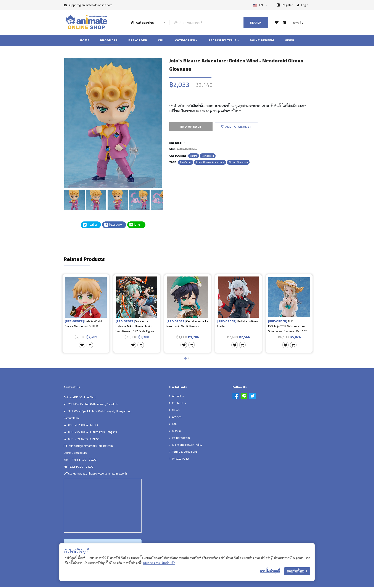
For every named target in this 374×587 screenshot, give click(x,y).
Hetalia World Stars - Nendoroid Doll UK (83, 324)
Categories (185, 40)
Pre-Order (137, 40)
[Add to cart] (90, 345)
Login (304, 5)
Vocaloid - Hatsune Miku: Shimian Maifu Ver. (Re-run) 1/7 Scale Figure (135, 326)
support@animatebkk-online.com (90, 5)
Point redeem (262, 40)
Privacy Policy (181, 458)
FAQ (174, 424)
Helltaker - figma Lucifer (237, 324)
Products (109, 40)
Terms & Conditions (185, 451)
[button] (74, 199)
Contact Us (179, 403)
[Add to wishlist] (82, 345)
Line (138, 224)
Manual (176, 431)
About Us (178, 396)
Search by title (222, 40)
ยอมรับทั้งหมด (297, 571)
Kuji (161, 40)
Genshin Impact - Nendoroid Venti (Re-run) (187, 324)
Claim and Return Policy (187, 444)
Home (84, 40)
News (289, 40)
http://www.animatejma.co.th (108, 473)
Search (255, 22)
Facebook (115, 224)
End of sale (190, 126)
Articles (177, 417)
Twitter (93, 224)
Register (287, 5)
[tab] (185, 358)
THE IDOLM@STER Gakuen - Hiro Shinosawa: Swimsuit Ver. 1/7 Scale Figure (287, 326)
